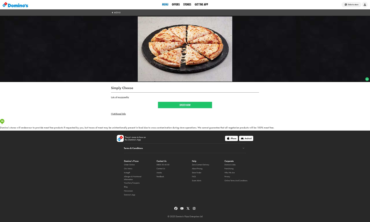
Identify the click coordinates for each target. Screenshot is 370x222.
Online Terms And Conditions (235, 180)
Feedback (160, 176)
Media (159, 172)
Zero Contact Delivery (200, 164)
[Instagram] (194, 209)
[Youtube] (182, 209)
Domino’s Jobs (230, 164)
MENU (117, 12)
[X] (188, 209)
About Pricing (197, 168)
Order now (185, 105)
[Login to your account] (365, 5)
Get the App (201, 4)
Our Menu (128, 168)
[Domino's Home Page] (15, 4)
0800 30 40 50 (163, 164)
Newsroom (128, 191)
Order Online (129, 164)
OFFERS (176, 4)
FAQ (194, 176)
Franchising (228, 168)
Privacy (227, 176)
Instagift (127, 172)
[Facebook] (176, 209)
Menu (165, 4)
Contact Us (161, 168)
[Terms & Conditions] (243, 148)
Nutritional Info (118, 113)
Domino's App (129, 195)
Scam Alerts (196, 180)
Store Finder (196, 172)
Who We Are (229, 172)
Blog (125, 187)
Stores (187, 4)
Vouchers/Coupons (132, 183)
